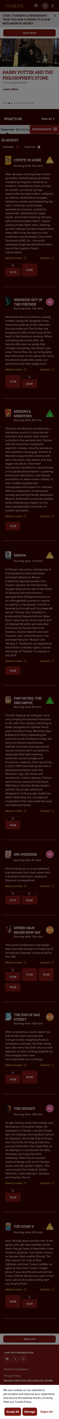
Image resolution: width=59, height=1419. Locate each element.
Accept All (12, 1411)
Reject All (46, 1411)
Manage (29, 1411)
